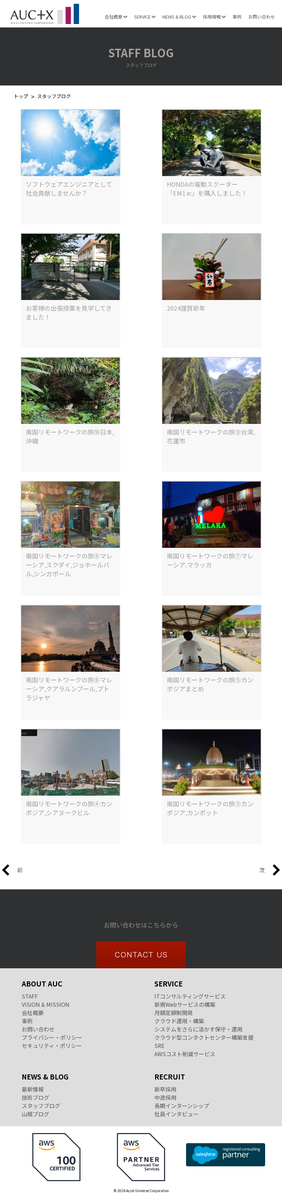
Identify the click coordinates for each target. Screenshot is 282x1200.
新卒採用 (165, 1089)
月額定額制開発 (173, 1012)
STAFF (30, 996)
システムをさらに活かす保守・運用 (198, 1029)
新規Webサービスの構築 (184, 1004)
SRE (159, 1045)
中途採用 (165, 1097)
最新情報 (33, 1089)
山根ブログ (35, 1114)
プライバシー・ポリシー (52, 1037)
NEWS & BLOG (177, 16)
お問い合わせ (261, 16)
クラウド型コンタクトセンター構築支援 (203, 1037)
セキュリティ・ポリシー (52, 1045)
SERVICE (143, 16)
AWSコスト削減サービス (184, 1054)
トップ (21, 97)
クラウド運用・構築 (179, 1021)
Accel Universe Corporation (44, 13)
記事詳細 (71, 210)
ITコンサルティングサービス (190, 996)
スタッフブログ (41, 1105)
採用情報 (212, 16)
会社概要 (114, 16)
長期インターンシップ (181, 1105)
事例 (236, 16)
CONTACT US (141, 954)
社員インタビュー (176, 1114)
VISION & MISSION (45, 1004)
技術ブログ (35, 1097)
